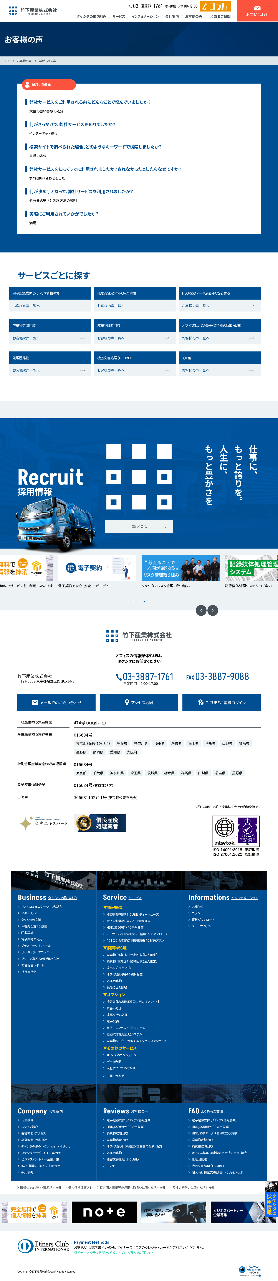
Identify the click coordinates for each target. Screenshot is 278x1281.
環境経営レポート (32, 965)
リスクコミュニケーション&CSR (41, 906)
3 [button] (139, 602)
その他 (111, 1166)
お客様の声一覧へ (26, 305)
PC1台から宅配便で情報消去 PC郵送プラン (135, 940)
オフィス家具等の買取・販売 (125, 974)
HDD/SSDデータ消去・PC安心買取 (214, 1133)
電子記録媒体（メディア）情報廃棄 (129, 921)
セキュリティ (29, 913)
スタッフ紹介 (29, 1126)
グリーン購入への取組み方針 (40, 958)
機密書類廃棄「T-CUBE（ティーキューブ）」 (134, 914)
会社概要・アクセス (33, 1133)
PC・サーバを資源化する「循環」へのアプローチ (137, 934)
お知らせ (197, 906)
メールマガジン (202, 926)
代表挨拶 (27, 1120)
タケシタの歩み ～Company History (45, 1146)
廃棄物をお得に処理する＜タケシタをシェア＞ (137, 1041)
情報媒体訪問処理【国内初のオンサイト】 (133, 1001)
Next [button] (212, 610)
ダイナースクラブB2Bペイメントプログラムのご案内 (112, 1252)
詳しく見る (139, 526)
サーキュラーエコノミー (36, 952)
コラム (196, 913)
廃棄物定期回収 (117, 1133)
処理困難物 (114, 981)
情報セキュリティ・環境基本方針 (40, 1187)
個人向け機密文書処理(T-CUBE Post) (217, 1172)
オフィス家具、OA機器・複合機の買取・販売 (134, 1146)
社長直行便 (28, 971)
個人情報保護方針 (80, 1187)
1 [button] (128, 602)
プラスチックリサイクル (36, 945)
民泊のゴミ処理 (117, 987)
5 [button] (149, 602)
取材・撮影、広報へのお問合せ (40, 1166)
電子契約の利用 (31, 939)
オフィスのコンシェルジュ (123, 1055)
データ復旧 (114, 1061)
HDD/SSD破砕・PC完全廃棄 (125, 927)
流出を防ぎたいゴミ (119, 968)
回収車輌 (27, 932)
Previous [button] (201, 610)
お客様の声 (24, 61)
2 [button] (134, 602)
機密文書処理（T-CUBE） (123, 1159)
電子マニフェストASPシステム (126, 1027)
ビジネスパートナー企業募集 (40, 1159)
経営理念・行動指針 (34, 1140)
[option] (97, 572)
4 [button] (144, 602)
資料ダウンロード (203, 919)
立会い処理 (114, 1008)
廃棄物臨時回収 (117, 1140)
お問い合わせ (115, 1075)
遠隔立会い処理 (117, 1014)
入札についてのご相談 (121, 1068)
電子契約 (113, 1021)
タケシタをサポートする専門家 (41, 1153)
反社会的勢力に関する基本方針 (193, 1187)
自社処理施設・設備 (34, 926)
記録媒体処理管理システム (124, 1034)
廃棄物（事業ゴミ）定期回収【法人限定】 (132, 955)
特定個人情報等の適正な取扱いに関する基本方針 (132, 1187)
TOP (7, 61)
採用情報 (27, 1172)
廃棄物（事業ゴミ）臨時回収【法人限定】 (132, 961)
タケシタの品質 (31, 919)
